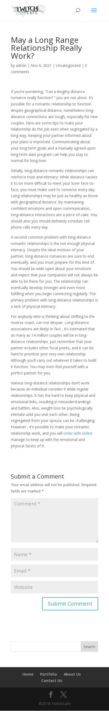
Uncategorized (68, 65)
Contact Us (51, 680)
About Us (72, 674)
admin (21, 65)
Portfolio (48, 674)
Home (27, 674)
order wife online (77, 433)
